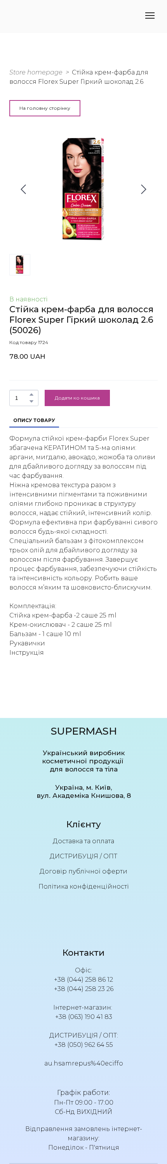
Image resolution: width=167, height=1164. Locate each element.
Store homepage (36, 72)
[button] (44, 108)
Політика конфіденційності (83, 886)
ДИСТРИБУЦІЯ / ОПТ (83, 856)
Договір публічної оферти (83, 871)
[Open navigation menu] (150, 15)
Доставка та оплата (83, 841)
